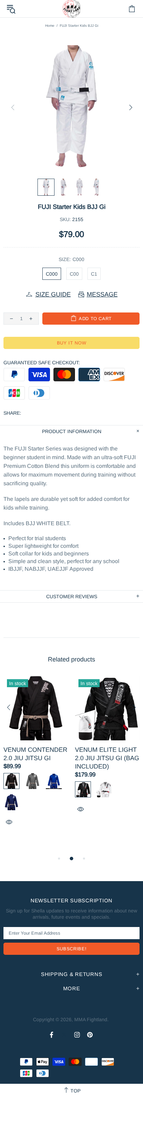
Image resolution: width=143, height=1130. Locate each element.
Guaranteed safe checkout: (41, 362)
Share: (12, 413)
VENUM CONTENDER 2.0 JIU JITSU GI (35, 754)
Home (49, 25)
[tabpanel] (36, 759)
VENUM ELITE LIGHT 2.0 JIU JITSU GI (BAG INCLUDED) (107, 758)
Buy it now (71, 342)
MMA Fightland (90, 1019)
